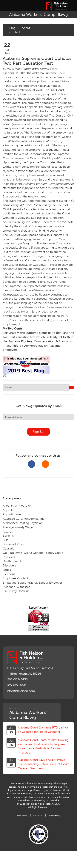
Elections (9, 574)
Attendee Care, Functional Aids (23, 518)
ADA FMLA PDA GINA (17, 506)
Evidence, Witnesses (16, 587)
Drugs (7, 569)
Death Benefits (12, 561)
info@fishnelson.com (21, 691)
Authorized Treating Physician (22, 523)
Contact (14, 32)
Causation (9, 548)
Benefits (8, 535)
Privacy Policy (54, 815)
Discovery (9, 565)
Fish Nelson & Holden (57, 6)
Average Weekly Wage (18, 527)
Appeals (8, 510)
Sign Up (38, 432)
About (26, 28)
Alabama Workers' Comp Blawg (38, 14)
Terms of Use (21, 815)
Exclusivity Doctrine (16, 591)
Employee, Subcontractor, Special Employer (32, 582)
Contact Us (38, 815)
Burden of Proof (13, 544)
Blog (12, 28)
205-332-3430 (17, 679)
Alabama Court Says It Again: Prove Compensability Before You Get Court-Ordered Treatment (44, 764)
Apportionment (13, 514)
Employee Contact (15, 578)
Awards (8, 531)
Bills (5, 540)
